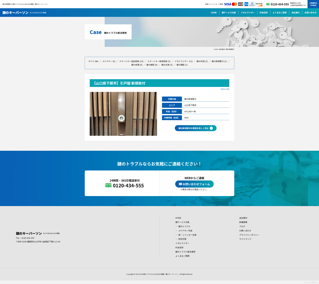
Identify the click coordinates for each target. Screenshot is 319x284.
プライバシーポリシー (249, 234)
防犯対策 (182, 238)
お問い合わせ (311, 12)
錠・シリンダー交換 (187, 234)
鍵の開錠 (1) (182, 64)
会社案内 (296, 12)
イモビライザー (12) (183, 61)
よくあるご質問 (280, 12)
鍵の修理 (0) (136, 64)
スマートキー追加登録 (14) (131, 61)
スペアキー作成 (185, 230)
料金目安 (264, 12)
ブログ (242, 226)
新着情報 (243, 222)
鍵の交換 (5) (167, 64)
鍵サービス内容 (229, 12)
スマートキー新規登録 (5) (158, 61)
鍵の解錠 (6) (152, 64)
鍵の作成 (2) (202, 61)
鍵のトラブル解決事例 (185, 251)
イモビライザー (248, 12)
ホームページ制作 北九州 (311, 282)
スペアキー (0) (108, 61)
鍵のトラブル (184, 226)
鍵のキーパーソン (24, 12)
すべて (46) (93, 61)
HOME (214, 12)
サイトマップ (245, 238)
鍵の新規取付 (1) (219, 61)
